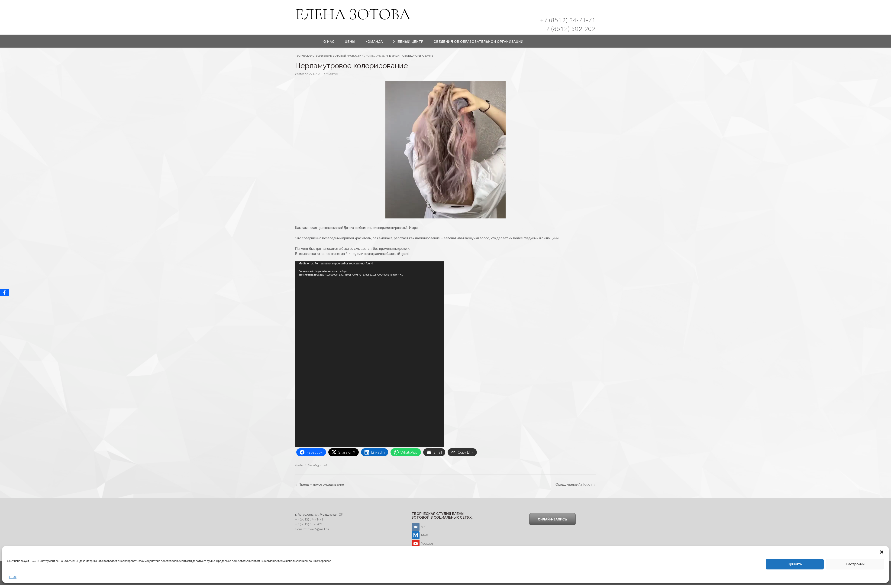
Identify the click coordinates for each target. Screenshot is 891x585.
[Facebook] (4, 292)
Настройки (855, 564)
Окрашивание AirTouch (575, 484)
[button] (881, 552)
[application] (369, 354)
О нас (12, 577)
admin (333, 74)
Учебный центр (408, 41)
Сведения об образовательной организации (478, 41)
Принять (795, 564)
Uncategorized (317, 465)
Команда (374, 41)
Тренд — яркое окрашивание (319, 484)
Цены (350, 41)
